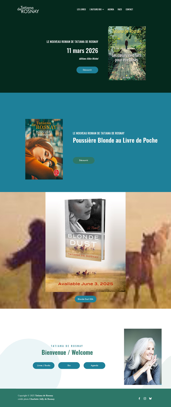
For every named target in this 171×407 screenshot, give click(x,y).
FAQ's (120, 9)
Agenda (111, 9)
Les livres (81, 9)
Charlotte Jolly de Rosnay (42, 399)
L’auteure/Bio (96, 9)
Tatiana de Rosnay (44, 395)
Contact (129, 9)
